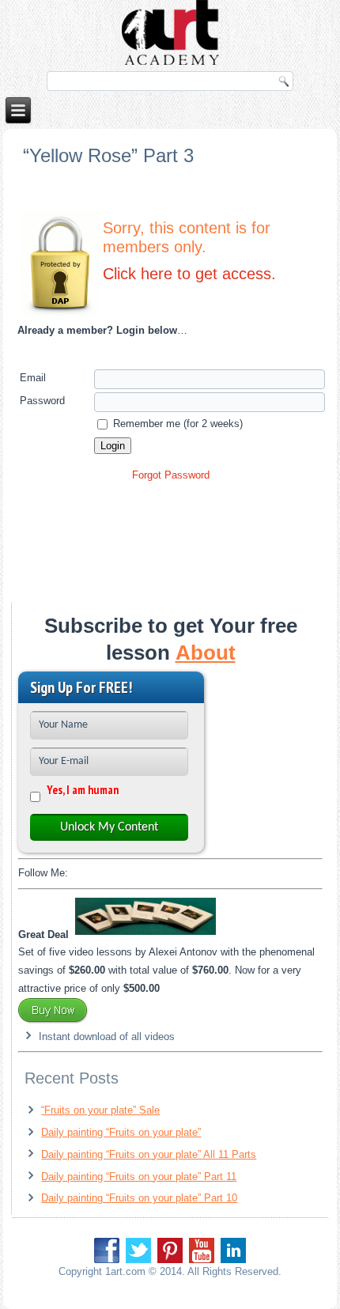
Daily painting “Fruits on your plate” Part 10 (139, 1198)
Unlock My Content (109, 827)
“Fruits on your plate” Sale (100, 1110)
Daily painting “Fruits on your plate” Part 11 (138, 1176)
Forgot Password (171, 475)
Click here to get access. (189, 273)
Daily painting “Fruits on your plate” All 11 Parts (148, 1154)
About (206, 652)
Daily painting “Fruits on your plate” (121, 1132)
